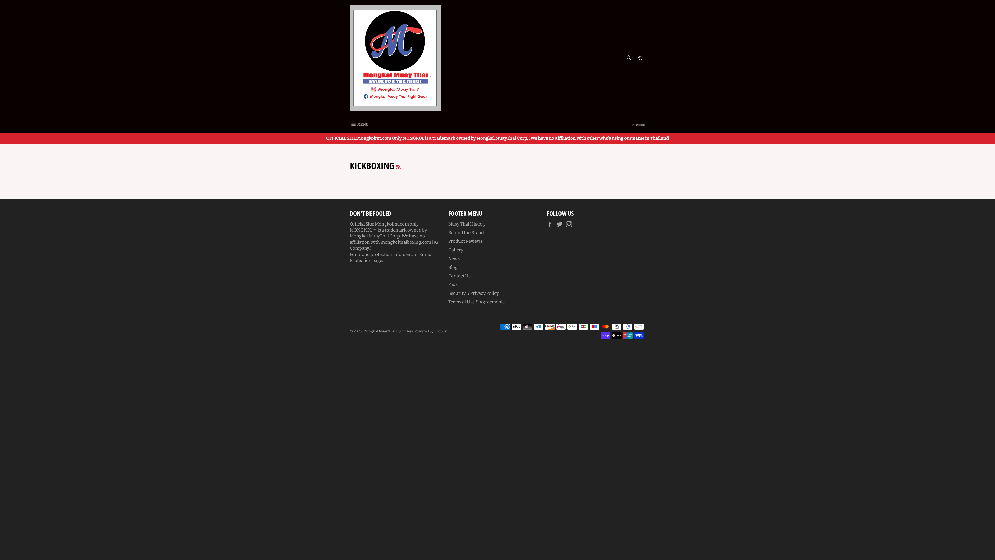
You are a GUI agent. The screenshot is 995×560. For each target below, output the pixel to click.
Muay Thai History (467, 224)
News (454, 258)
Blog (453, 267)
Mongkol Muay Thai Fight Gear (388, 331)
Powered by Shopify (431, 331)
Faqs (453, 284)
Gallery (455, 250)
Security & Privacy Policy (473, 293)
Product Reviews (465, 241)
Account (638, 125)
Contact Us (459, 276)
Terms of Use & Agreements (476, 302)
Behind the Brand (466, 232)
